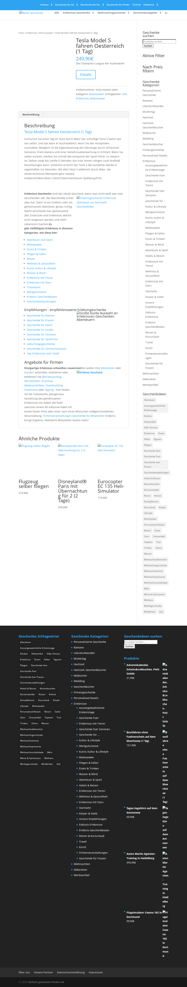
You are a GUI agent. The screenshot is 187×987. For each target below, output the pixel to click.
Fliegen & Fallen (36, 254)
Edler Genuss (151, 427)
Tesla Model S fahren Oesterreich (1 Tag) (58, 131)
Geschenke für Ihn (90, 5)
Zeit (124, 94)
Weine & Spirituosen (154, 594)
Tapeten (148, 542)
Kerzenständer (151, 489)
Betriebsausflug (51, 376)
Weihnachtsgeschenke (111, 12)
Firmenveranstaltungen (57, 416)
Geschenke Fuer (155, 175)
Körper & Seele (154, 297)
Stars (146, 536)
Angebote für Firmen (43, 362)
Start (21, 32)
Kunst (148, 348)
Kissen (147, 495)
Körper (162, 507)
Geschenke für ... (155, 201)
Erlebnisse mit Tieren (40, 277)
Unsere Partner (43, 972)
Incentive (47, 381)
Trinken (148, 547)
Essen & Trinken (37, 249)
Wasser (148, 553)
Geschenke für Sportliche (42, 339)
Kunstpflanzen (151, 501)
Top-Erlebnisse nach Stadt (43, 353)
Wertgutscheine (36, 292)
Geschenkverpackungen (41, 301)
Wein (146, 588)
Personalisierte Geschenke (90, 642)
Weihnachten (151, 373)
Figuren (157, 439)
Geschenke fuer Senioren (94, 729)
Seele (157, 530)
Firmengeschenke (153, 150)
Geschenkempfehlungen (156, 472)
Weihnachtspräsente (154, 576)
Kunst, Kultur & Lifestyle (41, 268)
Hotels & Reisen (155, 256)
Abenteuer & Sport (156, 250)
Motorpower (46, 32)
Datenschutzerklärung (71, 972)
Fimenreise (31, 389)
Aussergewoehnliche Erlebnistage (154, 408)
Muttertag (149, 111)
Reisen (31, 258)
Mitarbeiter (108, 368)
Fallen (147, 439)
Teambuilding (54, 385)
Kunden (29, 372)
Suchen (148, 45)
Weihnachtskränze (153, 571)
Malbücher (149, 133)
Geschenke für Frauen (40, 320)
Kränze (157, 495)
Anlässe (44, 5)
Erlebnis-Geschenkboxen (42, 296)
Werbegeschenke (153, 605)
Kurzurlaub (149, 507)
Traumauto (33, 287)
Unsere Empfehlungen (93, 819)
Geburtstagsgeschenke (41, 344)
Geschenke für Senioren (41, 334)
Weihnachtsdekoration (155, 559)
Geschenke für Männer (41, 315)
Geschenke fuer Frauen (152, 464)
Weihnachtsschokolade (155, 582)
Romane (148, 100)
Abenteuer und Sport (40, 240)
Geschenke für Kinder (118, 5)
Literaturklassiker (153, 106)
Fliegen (147, 445)
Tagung (49, 389)
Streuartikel (159, 536)
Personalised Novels (155, 155)
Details (86, 74)
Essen (161, 433)
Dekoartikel (150, 421)
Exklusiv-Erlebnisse (90, 824)
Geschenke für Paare (39, 325)
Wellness (148, 600)
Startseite (151, 291)
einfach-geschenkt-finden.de (46, 982)
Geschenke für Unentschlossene (46, 348)
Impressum (96, 972)
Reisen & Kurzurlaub (91, 836)
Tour (158, 542)
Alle (56, 12)
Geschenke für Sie (64, 5)
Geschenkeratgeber (145, 12)
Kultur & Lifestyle (155, 206)
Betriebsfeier (32, 381)
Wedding (148, 138)
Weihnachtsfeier (34, 385)
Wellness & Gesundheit (41, 263)
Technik (136, 5)
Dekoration (149, 379)
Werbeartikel (150, 385)
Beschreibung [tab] (30, 114)
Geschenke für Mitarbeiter (88, 416)
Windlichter (150, 611)
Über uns (24, 972)
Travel (149, 342)
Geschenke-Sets (152, 450)
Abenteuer (149, 399)
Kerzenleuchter (152, 484)
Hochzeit (148, 117)
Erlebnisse (149, 5)
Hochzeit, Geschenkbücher (90, 670)
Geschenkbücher (153, 144)
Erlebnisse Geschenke (76, 12)
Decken (148, 416)
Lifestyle (148, 513)
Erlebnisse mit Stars (39, 282)
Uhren (158, 547)
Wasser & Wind (36, 273)
